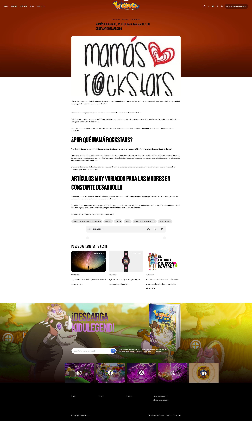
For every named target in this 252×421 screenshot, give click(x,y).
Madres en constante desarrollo (144, 221)
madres (118, 221)
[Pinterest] (213, 6)
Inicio (6, 6)
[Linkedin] (217, 6)
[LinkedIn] (161, 229)
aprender (108, 221)
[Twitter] (208, 6)
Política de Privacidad (174, 415)
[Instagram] (222, 6)
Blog (32, 6)
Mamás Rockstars (134, 113)
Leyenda (23, 6)
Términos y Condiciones (156, 415)
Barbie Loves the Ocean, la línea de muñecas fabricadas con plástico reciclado (162, 284)
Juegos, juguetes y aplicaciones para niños (87, 221)
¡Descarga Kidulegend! (237, 6)
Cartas (14, 6)
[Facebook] (204, 6)
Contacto (41, 6)
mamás (127, 221)
